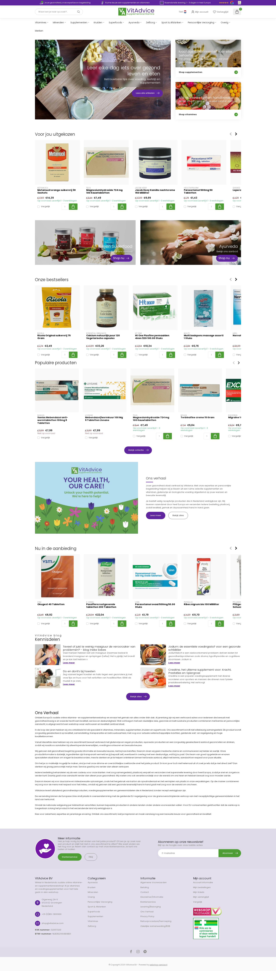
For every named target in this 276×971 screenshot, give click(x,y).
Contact (144, 892)
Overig (224, 22)
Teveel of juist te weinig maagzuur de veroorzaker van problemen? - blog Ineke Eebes (99, 648)
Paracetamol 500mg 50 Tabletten (198, 191)
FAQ (91, 856)
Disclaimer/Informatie (151, 896)
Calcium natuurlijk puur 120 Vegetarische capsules (103, 337)
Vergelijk (45, 207)
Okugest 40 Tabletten (51, 604)
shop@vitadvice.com (53, 923)
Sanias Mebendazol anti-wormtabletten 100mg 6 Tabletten (52, 420)
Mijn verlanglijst (201, 896)
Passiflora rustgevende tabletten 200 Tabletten (101, 605)
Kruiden (98, 22)
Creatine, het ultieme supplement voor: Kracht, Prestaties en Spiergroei (199, 671)
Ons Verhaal (146, 911)
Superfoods (115, 22)
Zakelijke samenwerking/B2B (155, 926)
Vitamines (40, 22)
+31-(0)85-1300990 (51, 914)
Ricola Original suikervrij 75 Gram (54, 337)
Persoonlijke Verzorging (201, 22)
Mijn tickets (198, 892)
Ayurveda (134, 22)
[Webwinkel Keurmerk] (217, 910)
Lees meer (155, 515)
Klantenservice (69, 856)
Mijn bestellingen (202, 887)
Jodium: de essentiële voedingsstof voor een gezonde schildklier (204, 648)
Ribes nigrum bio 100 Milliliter (201, 604)
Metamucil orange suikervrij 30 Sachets (56, 191)
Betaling (144, 887)
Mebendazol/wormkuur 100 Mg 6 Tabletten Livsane (104, 419)
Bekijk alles (178, 515)
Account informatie (203, 882)
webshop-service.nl (158, 965)
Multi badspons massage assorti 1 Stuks (203, 337)
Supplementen (78, 22)
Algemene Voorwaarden (153, 882)
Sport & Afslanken (171, 22)
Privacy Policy (147, 916)
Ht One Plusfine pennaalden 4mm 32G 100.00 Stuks (152, 337)
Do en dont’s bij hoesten (79, 671)
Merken (39, 30)
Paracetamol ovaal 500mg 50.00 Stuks (155, 605)
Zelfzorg (150, 22)
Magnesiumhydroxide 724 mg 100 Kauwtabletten (104, 191)
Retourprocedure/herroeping (155, 921)
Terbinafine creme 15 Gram (197, 417)
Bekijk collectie (136, 450)
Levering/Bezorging (150, 906)
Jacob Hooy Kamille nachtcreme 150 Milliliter (155, 191)
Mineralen (58, 22)
